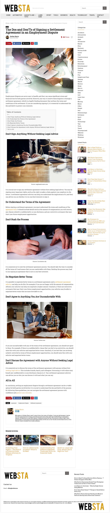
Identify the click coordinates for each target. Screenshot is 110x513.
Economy (81, 61)
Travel (92, 15)
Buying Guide (82, 50)
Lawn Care (40, 16)
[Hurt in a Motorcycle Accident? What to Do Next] (31, 436)
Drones (80, 59)
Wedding (80, 135)
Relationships (82, 113)
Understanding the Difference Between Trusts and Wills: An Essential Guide (48, 450)
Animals (80, 37)
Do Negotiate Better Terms (16, 123)
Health (72, 15)
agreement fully (11, 209)
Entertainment (82, 66)
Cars (79, 55)
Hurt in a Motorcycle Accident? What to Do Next (30, 449)
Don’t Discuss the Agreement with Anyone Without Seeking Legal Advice (31, 127)
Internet (80, 90)
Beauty (80, 44)
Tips (79, 124)
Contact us (100, 16)
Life (79, 99)
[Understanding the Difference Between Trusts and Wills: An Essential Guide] (48, 436)
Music (80, 104)
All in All (11, 129)
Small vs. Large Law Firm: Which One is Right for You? (65, 449)
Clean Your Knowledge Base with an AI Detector (96, 201)
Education (81, 64)
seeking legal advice (13, 370)
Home (8, 15)
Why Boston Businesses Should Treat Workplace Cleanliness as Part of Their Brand (96, 160)
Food (79, 73)
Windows (81, 137)
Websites (80, 133)
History (80, 84)
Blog (79, 46)
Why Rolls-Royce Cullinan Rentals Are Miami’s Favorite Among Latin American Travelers (97, 191)
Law (12, 23)
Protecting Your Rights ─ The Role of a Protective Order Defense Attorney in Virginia (13, 451)
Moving (80, 101)
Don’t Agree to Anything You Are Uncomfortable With (25, 125)
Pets (79, 110)
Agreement (13, 403)
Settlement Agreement (35, 403)
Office (79, 106)
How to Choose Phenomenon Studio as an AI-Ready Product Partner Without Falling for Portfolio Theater (97, 231)
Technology (82, 15)
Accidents (81, 32)
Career (80, 52)
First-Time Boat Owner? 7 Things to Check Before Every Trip (97, 180)
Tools (55, 15)
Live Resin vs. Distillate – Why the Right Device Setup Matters (96, 170)
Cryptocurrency (83, 57)
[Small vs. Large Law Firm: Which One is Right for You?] (65, 436)
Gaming (80, 79)
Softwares (81, 115)
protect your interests (24, 393)
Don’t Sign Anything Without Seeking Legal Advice (24, 117)
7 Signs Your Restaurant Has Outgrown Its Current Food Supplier (96, 210)
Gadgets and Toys (29, 16)
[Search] (105, 8)
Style (79, 119)
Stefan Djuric (14, 36)
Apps (79, 39)
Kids (79, 93)
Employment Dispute (23, 403)
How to (80, 88)
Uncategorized (82, 130)
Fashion (80, 68)
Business (64, 15)
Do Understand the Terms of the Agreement (22, 119)
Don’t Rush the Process (15, 121)
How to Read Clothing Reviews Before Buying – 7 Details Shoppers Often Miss (96, 149)
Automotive (17, 15)
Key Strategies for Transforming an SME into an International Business (96, 220)
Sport (48, 15)
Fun (79, 75)
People (80, 108)
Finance (80, 70)
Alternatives (82, 35)
